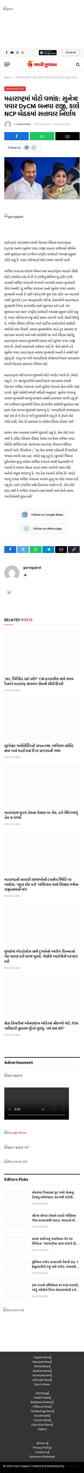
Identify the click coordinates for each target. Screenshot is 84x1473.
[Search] (77, 64)
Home (7, 77)
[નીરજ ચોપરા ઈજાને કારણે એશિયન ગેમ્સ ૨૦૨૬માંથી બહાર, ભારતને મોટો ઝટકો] (16, 1221)
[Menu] (7, 64)
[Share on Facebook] (16, 136)
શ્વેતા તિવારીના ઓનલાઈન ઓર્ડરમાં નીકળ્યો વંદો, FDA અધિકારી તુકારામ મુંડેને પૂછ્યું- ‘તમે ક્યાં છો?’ (41, 1025)
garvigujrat (23, 124)
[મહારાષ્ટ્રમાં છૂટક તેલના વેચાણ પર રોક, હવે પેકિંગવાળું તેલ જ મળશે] (42, 785)
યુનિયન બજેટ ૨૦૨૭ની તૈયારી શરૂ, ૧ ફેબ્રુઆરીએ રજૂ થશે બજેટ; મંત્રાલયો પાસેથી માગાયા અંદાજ (55, 1266)
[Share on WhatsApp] (42, 136)
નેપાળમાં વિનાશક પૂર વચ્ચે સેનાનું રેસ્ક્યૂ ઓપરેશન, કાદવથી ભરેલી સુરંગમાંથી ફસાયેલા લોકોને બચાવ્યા (53, 1197)
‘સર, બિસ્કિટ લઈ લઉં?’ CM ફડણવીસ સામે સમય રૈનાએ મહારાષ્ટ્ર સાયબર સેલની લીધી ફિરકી (38, 681)
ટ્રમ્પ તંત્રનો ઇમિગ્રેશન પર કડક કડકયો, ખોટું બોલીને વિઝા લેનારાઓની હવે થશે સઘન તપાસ (55, 1290)
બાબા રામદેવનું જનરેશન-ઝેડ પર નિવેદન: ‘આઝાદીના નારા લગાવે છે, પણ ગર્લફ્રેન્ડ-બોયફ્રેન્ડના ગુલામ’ (54, 1243)
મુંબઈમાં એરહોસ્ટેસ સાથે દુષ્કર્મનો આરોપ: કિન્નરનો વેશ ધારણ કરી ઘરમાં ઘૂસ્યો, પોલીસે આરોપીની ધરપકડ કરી (41, 956)
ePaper (71, 52)
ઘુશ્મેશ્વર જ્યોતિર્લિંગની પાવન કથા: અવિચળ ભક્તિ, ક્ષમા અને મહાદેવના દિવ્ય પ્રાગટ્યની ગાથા (39, 748)
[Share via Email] (67, 136)
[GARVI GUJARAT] (42, 64)
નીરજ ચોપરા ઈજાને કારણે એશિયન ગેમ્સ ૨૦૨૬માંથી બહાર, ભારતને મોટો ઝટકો (55, 1220)
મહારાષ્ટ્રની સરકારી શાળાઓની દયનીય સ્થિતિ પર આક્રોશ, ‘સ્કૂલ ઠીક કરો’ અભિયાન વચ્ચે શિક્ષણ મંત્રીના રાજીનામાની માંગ (41, 884)
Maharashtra (15, 88)
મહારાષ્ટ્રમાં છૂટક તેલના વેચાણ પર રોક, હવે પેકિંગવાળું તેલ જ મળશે (41, 815)
